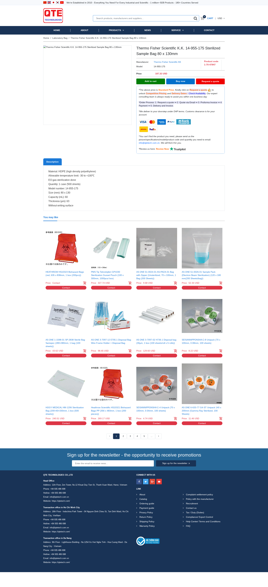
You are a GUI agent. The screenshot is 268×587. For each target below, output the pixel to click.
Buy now (180, 81)
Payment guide (146, 508)
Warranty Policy (147, 526)
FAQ (188, 526)
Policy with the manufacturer (200, 499)
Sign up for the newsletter (174, 463)
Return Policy (145, 517)
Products (115, 30)
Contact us (191, 508)
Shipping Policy (146, 521)
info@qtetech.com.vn (59, 497)
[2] (159, 436)
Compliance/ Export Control (199, 517)
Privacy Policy (146, 512)
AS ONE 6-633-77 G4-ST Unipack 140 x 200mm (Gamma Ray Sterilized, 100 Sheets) (201, 410)
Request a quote (210, 81)
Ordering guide (146, 503)
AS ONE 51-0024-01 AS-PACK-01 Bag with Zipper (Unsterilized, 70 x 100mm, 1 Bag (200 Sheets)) (156, 275)
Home (57, 30)
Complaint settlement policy (199, 494)
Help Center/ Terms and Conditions (203, 521)
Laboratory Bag (59, 38)
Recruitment (192, 503)
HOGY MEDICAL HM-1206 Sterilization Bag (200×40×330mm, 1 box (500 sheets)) (65, 410)
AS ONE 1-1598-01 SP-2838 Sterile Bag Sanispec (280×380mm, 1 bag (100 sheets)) (65, 343)
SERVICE (176, 30)
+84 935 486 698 (57, 489)
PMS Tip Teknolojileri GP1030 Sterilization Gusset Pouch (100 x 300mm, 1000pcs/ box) (107, 275)
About (84, 30)
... (151, 436)
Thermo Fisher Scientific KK (167, 62)
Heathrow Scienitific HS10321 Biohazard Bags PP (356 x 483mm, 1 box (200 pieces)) (111, 410)
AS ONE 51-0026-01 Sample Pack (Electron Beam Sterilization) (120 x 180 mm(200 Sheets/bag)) (201, 275)
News (147, 30)
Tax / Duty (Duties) (195, 512)
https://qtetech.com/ (61, 501)
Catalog (143, 499)
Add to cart (150, 81)
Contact (209, 30)
